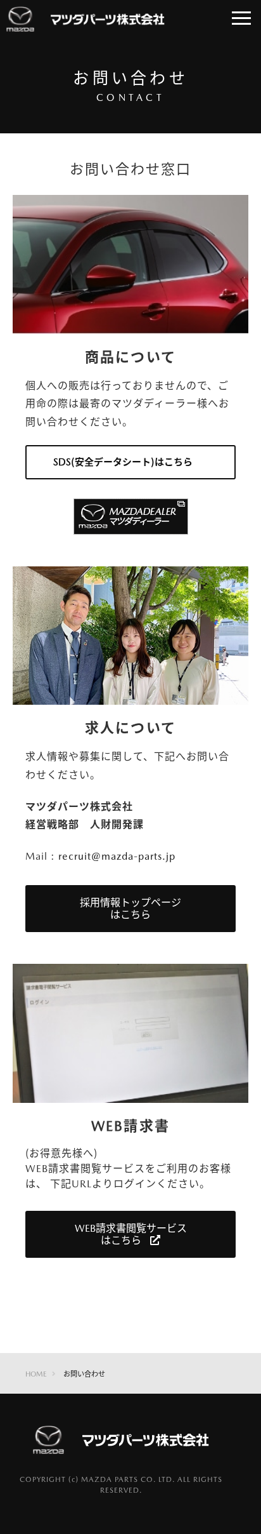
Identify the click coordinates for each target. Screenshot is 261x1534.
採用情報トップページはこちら (130, 909)
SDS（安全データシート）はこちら (123, 462)
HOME (36, 1374)
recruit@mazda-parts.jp (116, 856)
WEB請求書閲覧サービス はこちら (131, 1234)
